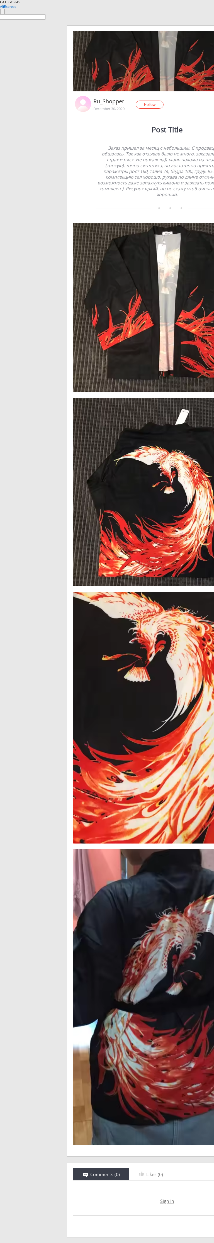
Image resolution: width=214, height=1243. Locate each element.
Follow (149, 104)
